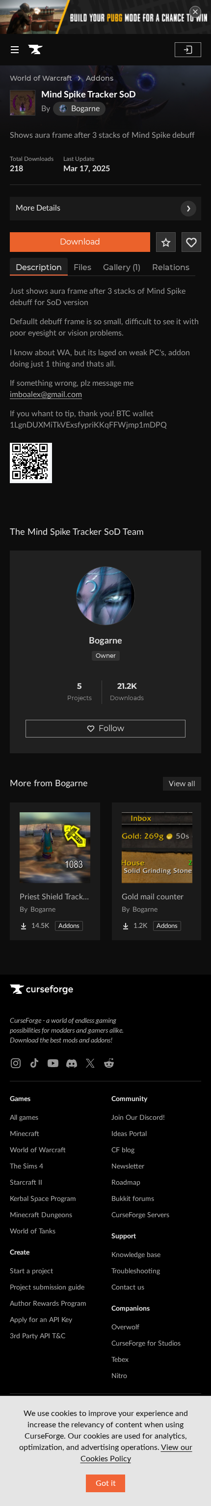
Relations (170, 267)
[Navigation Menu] (15, 50)
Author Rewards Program (48, 1303)
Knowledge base (135, 1255)
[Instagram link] (16, 1063)
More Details (38, 208)
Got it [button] (106, 1483)
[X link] (90, 1063)
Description (39, 267)
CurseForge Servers (140, 1215)
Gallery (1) (121, 267)
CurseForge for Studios (146, 1343)
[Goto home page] (35, 50)
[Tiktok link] (34, 1063)
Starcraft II (26, 1182)
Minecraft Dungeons (41, 1215)
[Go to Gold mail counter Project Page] (157, 871)
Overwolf (125, 1327)
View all (182, 783)
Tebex (120, 1359)
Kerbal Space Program (43, 1199)
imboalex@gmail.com (46, 395)
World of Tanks (32, 1231)
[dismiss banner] (195, 12)
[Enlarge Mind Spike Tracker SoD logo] (22, 103)
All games (24, 1117)
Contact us (127, 1287)
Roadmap (125, 1182)
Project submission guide (47, 1287)
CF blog (122, 1150)
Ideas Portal (129, 1134)
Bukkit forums (132, 1199)
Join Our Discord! (138, 1117)
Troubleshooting (135, 1271)
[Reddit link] (109, 1063)
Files (82, 267)
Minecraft (24, 1134)
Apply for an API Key (41, 1320)
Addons (99, 78)
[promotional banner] (105, 17)
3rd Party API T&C (37, 1336)
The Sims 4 (26, 1166)
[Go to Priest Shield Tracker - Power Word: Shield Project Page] (55, 871)
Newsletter (127, 1166)
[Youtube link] (53, 1063)
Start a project (31, 1271)
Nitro (119, 1376)
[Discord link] (72, 1063)
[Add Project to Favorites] (166, 242)
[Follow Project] (191, 242)
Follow (111, 728)
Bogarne (105, 641)
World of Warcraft (41, 78)
